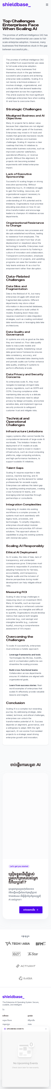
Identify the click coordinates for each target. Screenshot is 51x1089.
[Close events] (45, 1028)
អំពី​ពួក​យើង (31, 1020)
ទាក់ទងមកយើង (29, 910)
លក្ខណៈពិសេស (7, 1020)
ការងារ (30, 1024)
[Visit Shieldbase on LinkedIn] (3, 1009)
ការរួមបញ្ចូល (6, 1024)
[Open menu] (47, 4)
